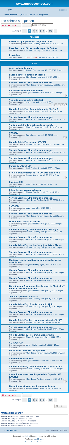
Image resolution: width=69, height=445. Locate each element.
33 (62, 105)
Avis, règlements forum (20, 68)
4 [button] (40, 31)
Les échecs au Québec (17, 21)
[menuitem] (8, 10)
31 (56, 105)
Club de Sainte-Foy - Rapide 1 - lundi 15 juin (31, 304)
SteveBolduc (31, 77)
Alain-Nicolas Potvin (34, 85)
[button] (24, 31)
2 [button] (33, 31)
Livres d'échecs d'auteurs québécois (27, 75)
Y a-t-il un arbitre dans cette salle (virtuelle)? (31, 125)
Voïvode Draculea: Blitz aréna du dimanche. (31, 82)
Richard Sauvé (32, 175)
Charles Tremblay (33, 44)
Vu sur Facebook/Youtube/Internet (26, 90)
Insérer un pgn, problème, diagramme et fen (31, 41)
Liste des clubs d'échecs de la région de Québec (33, 48)
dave (28, 102)
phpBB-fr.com (39, 439)
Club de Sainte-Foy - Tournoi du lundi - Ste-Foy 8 (33, 229)
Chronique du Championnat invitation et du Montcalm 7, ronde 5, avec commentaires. (37, 287)
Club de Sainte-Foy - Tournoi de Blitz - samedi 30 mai (35, 366)
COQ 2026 (14, 206)
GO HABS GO (16, 343)
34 (66, 105)
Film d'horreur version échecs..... (25, 190)
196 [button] (50, 31)
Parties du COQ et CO (20, 166)
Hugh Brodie (31, 168)
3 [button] (36, 31)
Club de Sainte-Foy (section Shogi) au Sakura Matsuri (35, 245)
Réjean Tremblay (32, 93)
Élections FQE (16, 182)
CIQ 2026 (13, 133)
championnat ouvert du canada (24, 221)
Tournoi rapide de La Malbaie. (24, 296)
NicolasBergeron (32, 111)
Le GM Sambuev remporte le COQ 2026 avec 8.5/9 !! (34, 173)
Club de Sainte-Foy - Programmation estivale (31, 335)
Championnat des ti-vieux (21, 358)
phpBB (27, 436)
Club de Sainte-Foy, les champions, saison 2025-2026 (35, 320)
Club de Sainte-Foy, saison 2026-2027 (27, 142)
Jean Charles (31, 57)
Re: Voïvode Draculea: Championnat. (27, 350)
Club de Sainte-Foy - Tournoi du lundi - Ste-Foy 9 (33, 109)
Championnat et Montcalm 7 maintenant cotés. (32, 386)
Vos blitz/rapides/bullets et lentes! (26, 100)
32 (59, 105)
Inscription (14, 55)
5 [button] (43, 31)
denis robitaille (31, 345)
